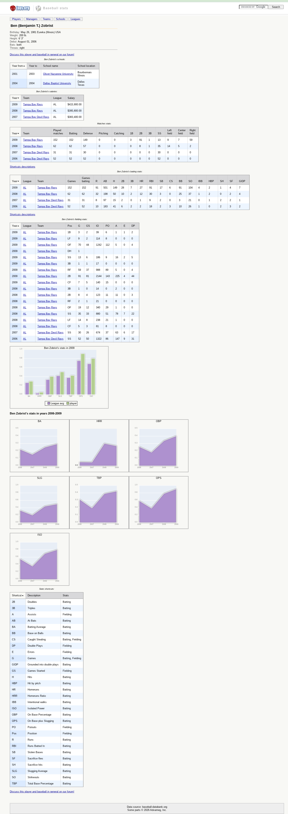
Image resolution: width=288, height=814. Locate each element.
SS (159, 133)
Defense (88, 133)
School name (50, 65)
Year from (17, 65)
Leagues (75, 19)
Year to (33, 65)
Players (16, 19)
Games (72, 181)
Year (14, 98)
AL (24, 187)
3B (150, 133)
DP (133, 225)
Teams (47, 19)
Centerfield (182, 132)
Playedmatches (58, 132)
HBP (211, 181)
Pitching (103, 133)
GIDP (242, 181)
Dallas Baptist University (57, 83)
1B (131, 133)
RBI (151, 181)
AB (105, 181)
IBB (200, 181)
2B (140, 133)
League (57, 98)
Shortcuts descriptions (22, 166)
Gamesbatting (86, 180)
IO (97, 225)
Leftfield (169, 132)
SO (190, 181)
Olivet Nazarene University (58, 73)
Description (34, 595)
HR (141, 181)
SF (231, 181)
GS (88, 225)
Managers (31, 19)
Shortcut (17, 595)
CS (171, 181)
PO (107, 225)
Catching (119, 133)
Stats (66, 595)
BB (180, 181)
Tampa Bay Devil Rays (36, 117)
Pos (70, 225)
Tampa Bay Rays (33, 104)
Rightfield (193, 132)
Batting (73, 133)
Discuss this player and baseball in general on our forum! (42, 54)
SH (222, 181)
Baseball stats (55, 8)
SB (161, 181)
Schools (60, 19)
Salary (71, 98)
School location (86, 65)
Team (26, 98)
